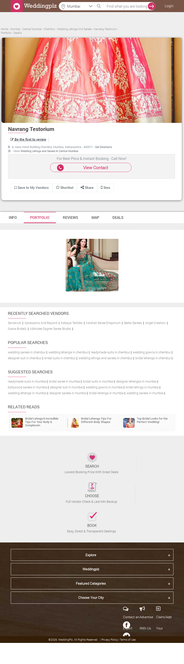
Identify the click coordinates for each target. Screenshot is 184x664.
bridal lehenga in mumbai (106, 393)
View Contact (95, 167)
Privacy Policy (109, 639)
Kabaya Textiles (72, 323)
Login (169, 5)
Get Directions (103, 147)
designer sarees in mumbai (67, 393)
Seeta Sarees (133, 323)
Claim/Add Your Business (163, 628)
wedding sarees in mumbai (145, 393)
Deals (117, 217)
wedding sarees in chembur (27, 352)
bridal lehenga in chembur (153, 358)
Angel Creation (155, 323)
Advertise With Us (146, 622)
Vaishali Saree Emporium (103, 323)
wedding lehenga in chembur (68, 352)
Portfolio (39, 217)
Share (89, 187)
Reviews (70, 217)
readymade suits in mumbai (27, 381)
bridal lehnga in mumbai (142, 387)
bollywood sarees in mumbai (27, 387)
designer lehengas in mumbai (136, 381)
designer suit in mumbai (66, 387)
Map (95, 217)
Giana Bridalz (17, 329)
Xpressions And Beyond (40, 323)
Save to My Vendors (33, 187)
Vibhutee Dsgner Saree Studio (50, 329)
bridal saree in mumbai (64, 381)
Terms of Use (128, 639)
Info (13, 217)
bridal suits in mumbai (98, 381)
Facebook (126, 625)
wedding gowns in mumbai (104, 387)
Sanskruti (14, 323)
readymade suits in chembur (110, 352)
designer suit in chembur (25, 358)
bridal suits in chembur (60, 358)
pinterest (126, 647)
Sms (106, 187)
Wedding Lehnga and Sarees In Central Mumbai (49, 151)
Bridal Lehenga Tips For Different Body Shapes (96, 420)
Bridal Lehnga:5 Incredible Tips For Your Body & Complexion (41, 421)
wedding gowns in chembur (152, 352)
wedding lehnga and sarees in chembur (106, 358)
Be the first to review (30, 139)
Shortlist (66, 187)
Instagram (126, 658)
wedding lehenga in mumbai (27, 393)
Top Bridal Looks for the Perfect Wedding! (152, 420)
